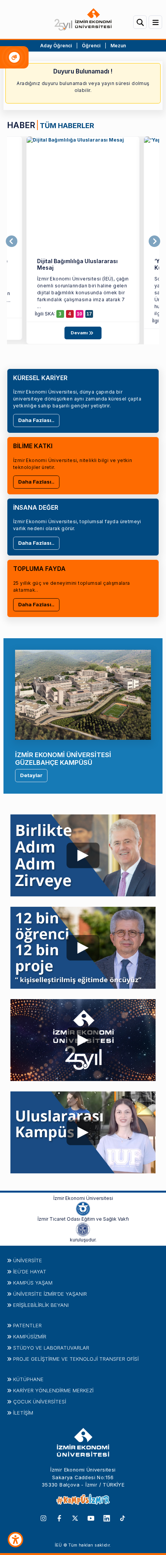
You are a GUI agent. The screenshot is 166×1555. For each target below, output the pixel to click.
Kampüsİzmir (29, 1336)
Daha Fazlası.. (36, 420)
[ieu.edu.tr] (83, 19)
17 (89, 314)
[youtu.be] (83, 853)
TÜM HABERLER (67, 125)
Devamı (80, 332)
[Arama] (140, 22)
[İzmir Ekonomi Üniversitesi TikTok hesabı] (122, 1518)
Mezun (118, 45)
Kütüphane (28, 1379)
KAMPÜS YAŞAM (33, 1283)
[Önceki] (11, 241)
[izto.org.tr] (83, 1208)
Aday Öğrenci (56, 45)
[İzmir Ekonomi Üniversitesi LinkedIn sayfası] (107, 1518)
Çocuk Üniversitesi (39, 1401)
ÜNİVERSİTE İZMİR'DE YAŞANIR (50, 1294)
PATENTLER (27, 1325)
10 (79, 314)
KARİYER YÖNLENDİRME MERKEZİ (53, 1390)
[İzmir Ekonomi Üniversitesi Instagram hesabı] (43, 1518)
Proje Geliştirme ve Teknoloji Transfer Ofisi (76, 1359)
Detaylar (31, 775)
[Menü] (155, 22)
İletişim (23, 1413)
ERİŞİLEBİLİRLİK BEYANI (41, 1305)
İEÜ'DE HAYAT (29, 1271)
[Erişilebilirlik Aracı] (15, 1539)
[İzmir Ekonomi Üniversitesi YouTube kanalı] (91, 1518)
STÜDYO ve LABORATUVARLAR (51, 1348)
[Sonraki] (154, 241)
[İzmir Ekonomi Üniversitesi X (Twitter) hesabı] (75, 1518)
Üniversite (27, 1260)
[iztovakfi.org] (83, 1229)
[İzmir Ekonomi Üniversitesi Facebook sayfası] (59, 1518)
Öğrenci (92, 45)
